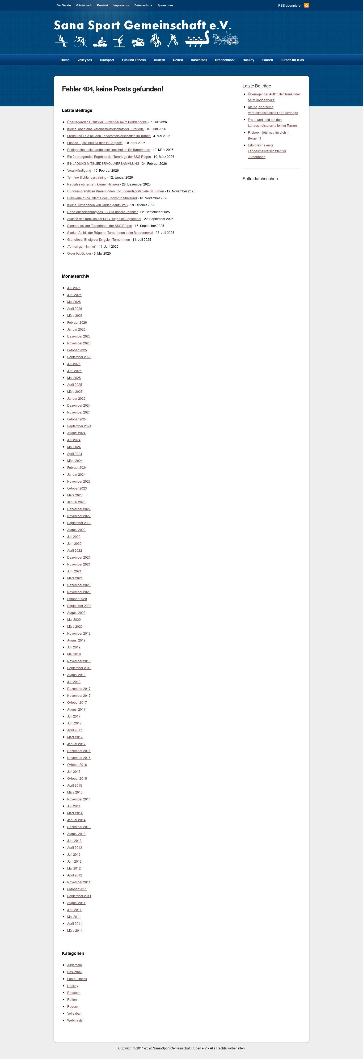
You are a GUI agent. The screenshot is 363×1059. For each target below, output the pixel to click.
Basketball (199, 59)
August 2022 (76, 529)
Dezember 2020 (79, 585)
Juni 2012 (74, 861)
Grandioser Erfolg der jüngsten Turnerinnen (98, 239)
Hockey (248, 59)
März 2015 (75, 792)
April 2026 (74, 308)
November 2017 (79, 695)
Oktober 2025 (77, 350)
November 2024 (79, 412)
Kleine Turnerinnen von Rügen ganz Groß (97, 204)
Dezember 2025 (79, 336)
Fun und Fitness (134, 59)
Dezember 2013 (79, 826)
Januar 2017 (76, 743)
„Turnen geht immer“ (81, 246)
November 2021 (79, 564)
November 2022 (79, 515)
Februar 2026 (77, 322)
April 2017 (74, 730)
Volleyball (85, 59)
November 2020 (79, 591)
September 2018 (79, 667)
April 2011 (74, 923)
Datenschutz (143, 5)
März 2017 (75, 737)
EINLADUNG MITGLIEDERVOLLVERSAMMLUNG (103, 163)
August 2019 (76, 640)
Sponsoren (165, 5)
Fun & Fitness (77, 978)
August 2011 (76, 902)
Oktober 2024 (77, 419)
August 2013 (76, 833)
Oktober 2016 (77, 764)
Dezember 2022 (79, 509)
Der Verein (64, 5)
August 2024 (76, 433)
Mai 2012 (74, 868)
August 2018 (76, 674)
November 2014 (79, 799)
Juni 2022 (74, 543)
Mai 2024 (74, 446)
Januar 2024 (76, 474)
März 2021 (75, 578)
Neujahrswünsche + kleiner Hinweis (93, 184)
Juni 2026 (74, 294)
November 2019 (79, 633)
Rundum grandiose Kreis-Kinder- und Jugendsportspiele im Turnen (115, 191)
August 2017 (76, 709)
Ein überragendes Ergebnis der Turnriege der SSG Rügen (109, 156)
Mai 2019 (74, 654)
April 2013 (74, 847)
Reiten (178, 59)
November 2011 (79, 882)
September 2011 (79, 895)
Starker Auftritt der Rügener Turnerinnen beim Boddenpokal (110, 232)
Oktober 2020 (77, 598)
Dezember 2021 (79, 557)
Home (65, 59)
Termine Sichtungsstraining (87, 177)
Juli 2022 (74, 536)
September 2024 (79, 426)
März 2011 (75, 930)
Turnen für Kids (292, 59)
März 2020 (75, 626)
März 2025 (75, 391)
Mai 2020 (74, 619)
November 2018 (79, 661)
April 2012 (74, 875)
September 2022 (79, 522)
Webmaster (75, 1020)
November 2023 (79, 481)
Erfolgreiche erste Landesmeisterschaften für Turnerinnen (108, 149)
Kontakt (102, 5)
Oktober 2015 (77, 778)
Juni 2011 (74, 909)
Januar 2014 (76, 819)
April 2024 (74, 453)
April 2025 (74, 384)
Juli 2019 (74, 647)
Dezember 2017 (79, 688)
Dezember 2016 (79, 750)
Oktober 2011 (77, 889)
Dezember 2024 (79, 405)
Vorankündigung (79, 170)
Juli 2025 (74, 363)
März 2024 (75, 460)
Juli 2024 (74, 439)
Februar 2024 (77, 467)
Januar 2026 (76, 329)
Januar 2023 (76, 502)
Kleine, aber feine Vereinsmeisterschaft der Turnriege (105, 128)
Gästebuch (84, 5)
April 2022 (74, 550)
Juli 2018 (74, 681)
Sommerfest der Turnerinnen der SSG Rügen (99, 225)
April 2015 (74, 785)
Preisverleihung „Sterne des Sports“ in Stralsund (102, 198)
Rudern (159, 59)
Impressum (121, 5)
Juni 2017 (74, 723)
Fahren (267, 59)
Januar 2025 (76, 398)
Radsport (74, 992)
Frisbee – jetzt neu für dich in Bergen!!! (95, 142)
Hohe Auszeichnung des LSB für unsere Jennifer (102, 211)
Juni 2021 (74, 571)
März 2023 (75, 495)
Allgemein (74, 965)
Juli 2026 (74, 287)
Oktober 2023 (77, 488)
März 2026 (75, 315)
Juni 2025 (74, 370)
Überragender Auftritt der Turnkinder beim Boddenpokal (107, 122)
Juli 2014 (74, 806)
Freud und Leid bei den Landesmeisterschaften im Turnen (109, 135)
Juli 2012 (74, 854)
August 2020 (76, 612)
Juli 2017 (74, 716)
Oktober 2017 (77, 702)
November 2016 (79, 757)
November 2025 (79, 343)
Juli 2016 (74, 771)
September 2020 (79, 605)
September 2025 (79, 357)
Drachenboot (225, 59)
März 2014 (75, 813)
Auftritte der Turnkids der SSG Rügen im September (104, 218)
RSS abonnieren (290, 5)
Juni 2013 (74, 840)
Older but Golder (79, 253)
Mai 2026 (74, 301)
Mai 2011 (74, 916)
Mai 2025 (74, 377)
